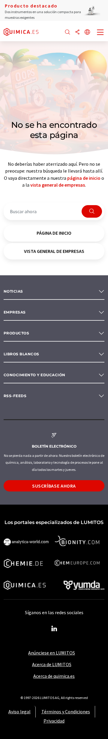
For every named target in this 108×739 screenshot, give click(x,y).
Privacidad (54, 721)
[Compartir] (77, 32)
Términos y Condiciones (65, 712)
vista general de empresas (57, 185)
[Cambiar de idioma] (87, 32)
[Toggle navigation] (100, 33)
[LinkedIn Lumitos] (54, 629)
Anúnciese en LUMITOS (51, 653)
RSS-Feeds (15, 396)
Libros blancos (21, 354)
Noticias (13, 291)
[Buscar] (67, 32)
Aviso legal (19, 712)
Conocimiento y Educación (34, 375)
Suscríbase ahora (54, 486)
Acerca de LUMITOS (51, 664)
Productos (16, 333)
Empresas (15, 312)
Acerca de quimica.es (54, 676)
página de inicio (83, 178)
